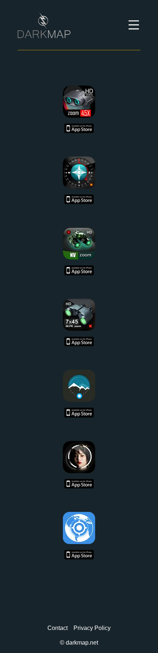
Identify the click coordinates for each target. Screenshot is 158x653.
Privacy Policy (92, 628)
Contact (57, 628)
